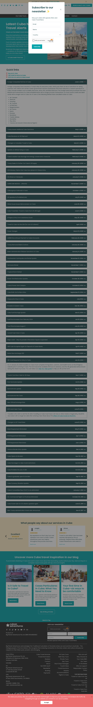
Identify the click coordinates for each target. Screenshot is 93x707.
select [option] (35, 35)
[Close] (61, 9)
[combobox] (46, 35)
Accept (46, 702)
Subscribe (37, 47)
